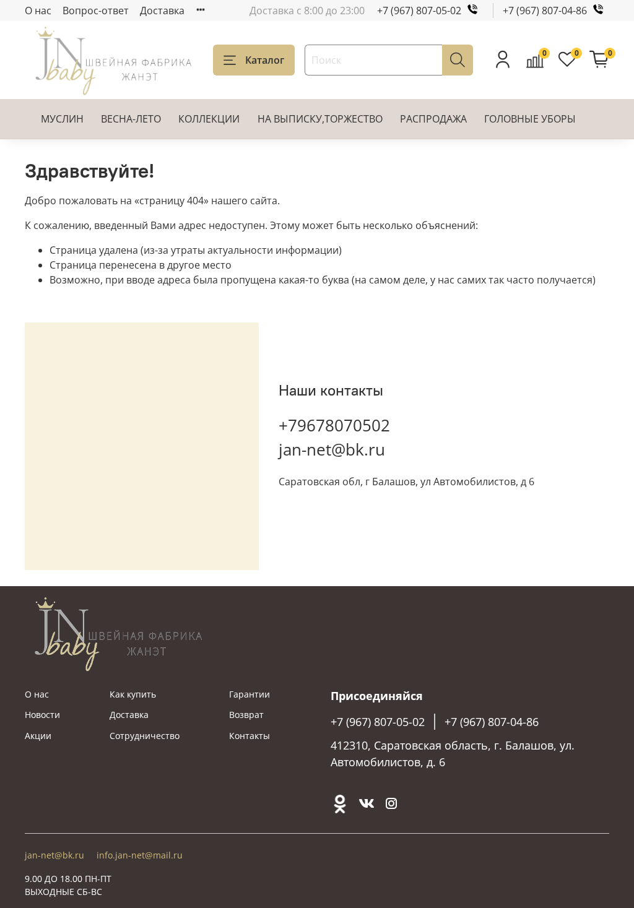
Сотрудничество (145, 736)
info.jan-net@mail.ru (140, 855)
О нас (38, 10)
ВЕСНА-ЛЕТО (131, 119)
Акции (38, 736)
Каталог (264, 60)
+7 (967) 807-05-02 (419, 10)
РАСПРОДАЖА (433, 119)
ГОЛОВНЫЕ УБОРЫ (530, 119)
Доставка (162, 10)
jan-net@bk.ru (332, 449)
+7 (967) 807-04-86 (545, 10)
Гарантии (249, 694)
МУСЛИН (62, 119)
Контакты (249, 736)
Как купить (133, 694)
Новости (42, 714)
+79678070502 (334, 425)
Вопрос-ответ (96, 10)
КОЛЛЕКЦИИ (209, 119)
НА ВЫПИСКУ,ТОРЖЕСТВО (320, 119)
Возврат (246, 714)
